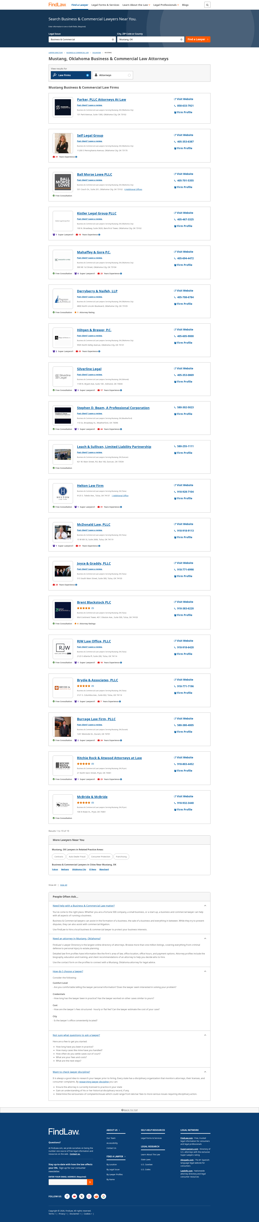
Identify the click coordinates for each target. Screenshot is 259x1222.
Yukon (55, 869)
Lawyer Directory (56, 53)
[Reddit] (96, 1196)
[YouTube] (74, 1196)
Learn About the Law (150, 1154)
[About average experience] (76, 156)
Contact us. (75, 1154)
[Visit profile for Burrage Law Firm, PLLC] (63, 727)
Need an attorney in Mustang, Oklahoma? (77, 938)
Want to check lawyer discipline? (71, 1072)
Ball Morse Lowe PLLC (94, 174)
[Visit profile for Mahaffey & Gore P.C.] (63, 260)
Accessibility (112, 1143)
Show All (52, 885)
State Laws (146, 1159)
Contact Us (111, 1148)
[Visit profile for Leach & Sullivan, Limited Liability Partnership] (63, 454)
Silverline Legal (89, 369)
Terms (52, 1213)
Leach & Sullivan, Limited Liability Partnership (114, 446)
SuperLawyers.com (189, 1149)
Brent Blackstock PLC (94, 602)
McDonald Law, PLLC (93, 524)
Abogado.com (187, 1160)
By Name (111, 1179)
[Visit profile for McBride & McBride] (63, 805)
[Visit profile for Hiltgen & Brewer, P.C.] (63, 338)
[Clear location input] (181, 39)
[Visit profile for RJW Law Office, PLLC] (63, 649)
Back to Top (131, 1110)
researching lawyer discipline (94, 1081)
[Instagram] (89, 1196)
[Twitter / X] (81, 1196)
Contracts (58, 856)
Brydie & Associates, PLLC (97, 680)
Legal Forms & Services (151, 1138)
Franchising (121, 856)
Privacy (62, 1213)
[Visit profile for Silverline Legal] (63, 377)
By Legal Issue (113, 1169)
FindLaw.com (186, 1138)
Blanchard (104, 869)
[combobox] (82, 39)
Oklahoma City (79, 869)
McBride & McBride (92, 796)
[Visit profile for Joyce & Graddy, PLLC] (63, 571)
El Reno (92, 869)
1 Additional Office (120, 495)
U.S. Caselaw (146, 1164)
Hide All (63, 885)
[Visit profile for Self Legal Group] (63, 143)
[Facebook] (67, 1196)
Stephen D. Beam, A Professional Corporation (113, 407)
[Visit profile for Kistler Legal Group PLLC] (63, 221)
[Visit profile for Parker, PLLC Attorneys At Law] (63, 107)
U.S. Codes (146, 1169)
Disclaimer (75, 1213)
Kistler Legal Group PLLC (96, 213)
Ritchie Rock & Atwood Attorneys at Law (109, 758)
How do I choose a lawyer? (68, 971)
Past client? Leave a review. (89, 105)
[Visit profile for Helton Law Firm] (63, 493)
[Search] (207, 5)
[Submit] (90, 1182)
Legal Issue (55, 33)
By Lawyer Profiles (115, 1174)
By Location (112, 1164)
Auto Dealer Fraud (77, 856)
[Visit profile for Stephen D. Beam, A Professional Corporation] (63, 416)
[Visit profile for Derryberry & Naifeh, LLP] (63, 299)
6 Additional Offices (133, 189)
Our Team (111, 1138)
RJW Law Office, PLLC (94, 641)
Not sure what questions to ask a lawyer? (76, 1035)
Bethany (65, 869)
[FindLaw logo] (59, 5)
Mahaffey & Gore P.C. (94, 252)
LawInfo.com (186, 1171)
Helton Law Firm (90, 485)
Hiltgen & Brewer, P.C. (94, 330)
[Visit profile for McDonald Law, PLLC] (63, 532)
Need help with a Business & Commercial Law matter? (84, 905)
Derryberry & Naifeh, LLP (97, 291)
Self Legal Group (90, 135)
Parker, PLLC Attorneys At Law (101, 99)
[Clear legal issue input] (113, 39)
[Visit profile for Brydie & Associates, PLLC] (63, 688)
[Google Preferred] (103, 1196)
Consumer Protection (100, 856)
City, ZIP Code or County (130, 33)
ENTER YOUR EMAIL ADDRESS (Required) (67, 1176)
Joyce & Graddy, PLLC (94, 563)
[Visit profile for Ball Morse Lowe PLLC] (63, 182)
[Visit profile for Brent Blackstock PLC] (63, 610)
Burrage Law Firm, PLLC (96, 719)
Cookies (87, 1213)
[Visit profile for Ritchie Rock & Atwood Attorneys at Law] (63, 766)
